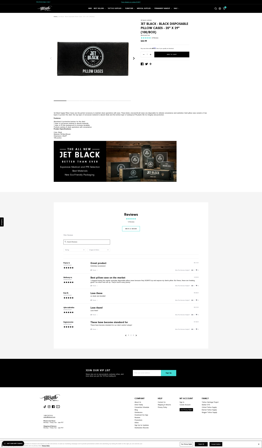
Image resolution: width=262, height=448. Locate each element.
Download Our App (141, 415)
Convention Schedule (142, 407)
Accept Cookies (215, 444)
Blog (136, 410)
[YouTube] (58, 406)
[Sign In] (220, 8)
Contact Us (161, 402)
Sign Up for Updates (142, 425)
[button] (94, 270)
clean (69, 127)
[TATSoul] (44, 8)
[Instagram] (49, 406)
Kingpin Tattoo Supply (209, 412)
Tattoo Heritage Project (210, 402)
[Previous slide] (51, 58)
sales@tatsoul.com (49, 417)
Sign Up (169, 373)
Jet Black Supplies (146, 20)
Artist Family (139, 405)
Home (55, 16)
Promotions (138, 420)
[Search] (216, 8)
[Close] (258, 444)
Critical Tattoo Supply (209, 407)
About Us (138, 402)
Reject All (201, 444)
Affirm (137, 423)
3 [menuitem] (133, 335)
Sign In (182, 402)
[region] (131, 444)
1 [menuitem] (128, 335)
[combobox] (74, 250)
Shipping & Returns (164, 405)
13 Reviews (155, 38)
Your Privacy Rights (186, 409)
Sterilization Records (142, 428)
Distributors (138, 412)
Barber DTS (206, 405)
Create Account (185, 405)
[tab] (131, 228)
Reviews (137, 417)
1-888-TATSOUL (48, 415)
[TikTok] (44, 406)
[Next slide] (134, 58)
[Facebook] (53, 406)
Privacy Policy (162, 407)
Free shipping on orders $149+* (131, 2)
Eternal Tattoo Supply (209, 410)
